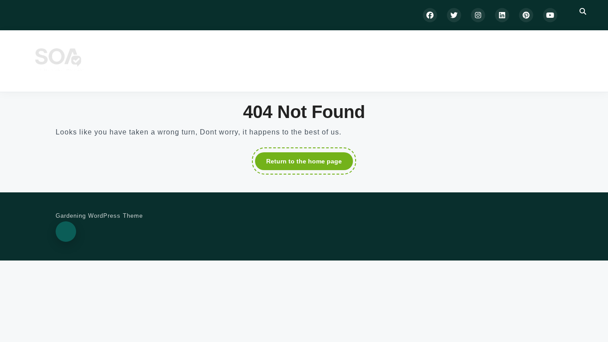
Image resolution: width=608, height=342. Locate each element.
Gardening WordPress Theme (99, 215)
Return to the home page (309, 163)
